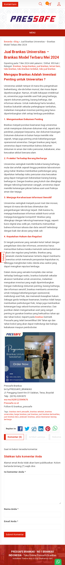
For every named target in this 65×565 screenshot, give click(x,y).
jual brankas (42, 66)
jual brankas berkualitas (49, 414)
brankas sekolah (37, 412)
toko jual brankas (47, 69)
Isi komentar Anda (14, 472)
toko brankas (10, 69)
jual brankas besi (11, 417)
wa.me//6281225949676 (16, 399)
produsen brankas (27, 417)
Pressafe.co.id (11, 403)
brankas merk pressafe (19, 412)
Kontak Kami (10, 4)
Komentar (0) (15, 437)
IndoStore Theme (20, 558)
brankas (39, 317)
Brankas (17, 66)
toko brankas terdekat (27, 69)
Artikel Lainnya (37, 437)
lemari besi (54, 66)
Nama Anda (10, 509)
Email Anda (10, 521)
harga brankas (29, 66)
